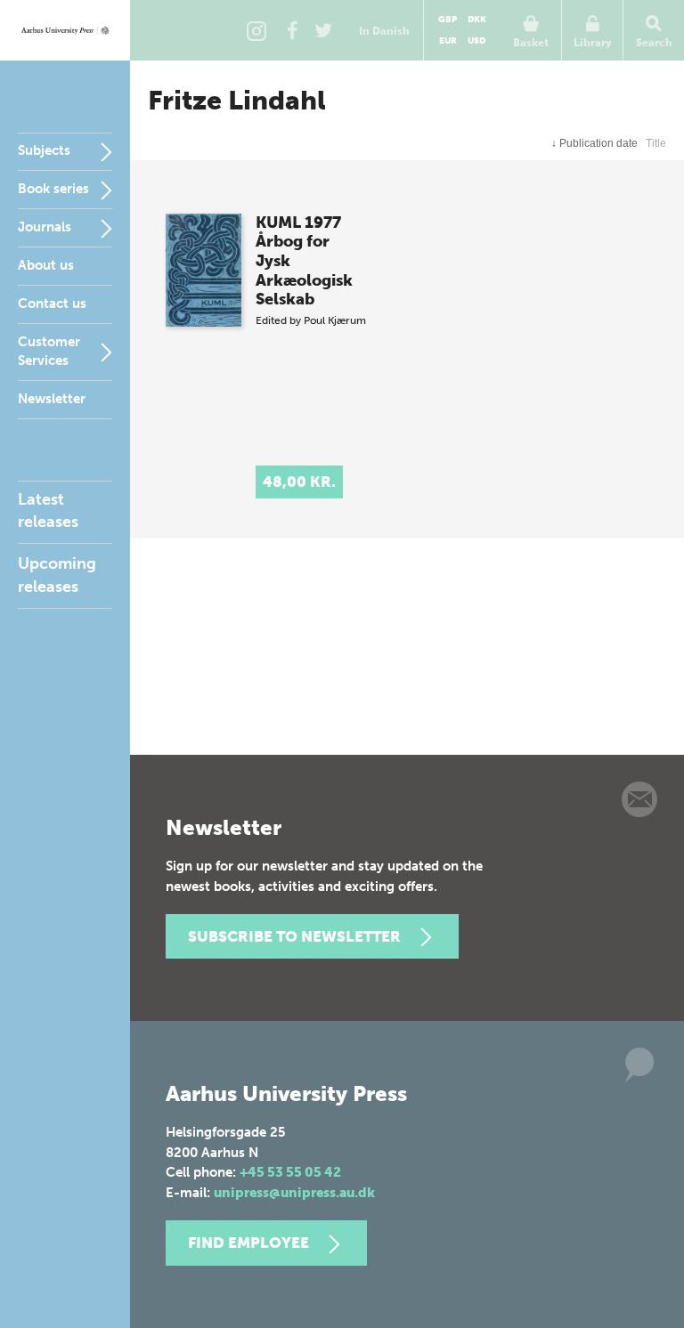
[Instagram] (256, 30)
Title (656, 143)
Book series (53, 189)
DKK (477, 19)
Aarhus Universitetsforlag (65, 30)
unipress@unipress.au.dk (294, 1193)
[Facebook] (292, 30)
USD (476, 41)
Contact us (52, 304)
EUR (448, 41)
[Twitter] (323, 30)
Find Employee (248, 1242)
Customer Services (49, 351)
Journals (44, 227)
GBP (447, 19)
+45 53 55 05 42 (290, 1172)
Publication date (594, 143)
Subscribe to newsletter (294, 936)
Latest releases (48, 510)
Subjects (44, 150)
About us (46, 265)
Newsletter (52, 399)
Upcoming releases (57, 574)
